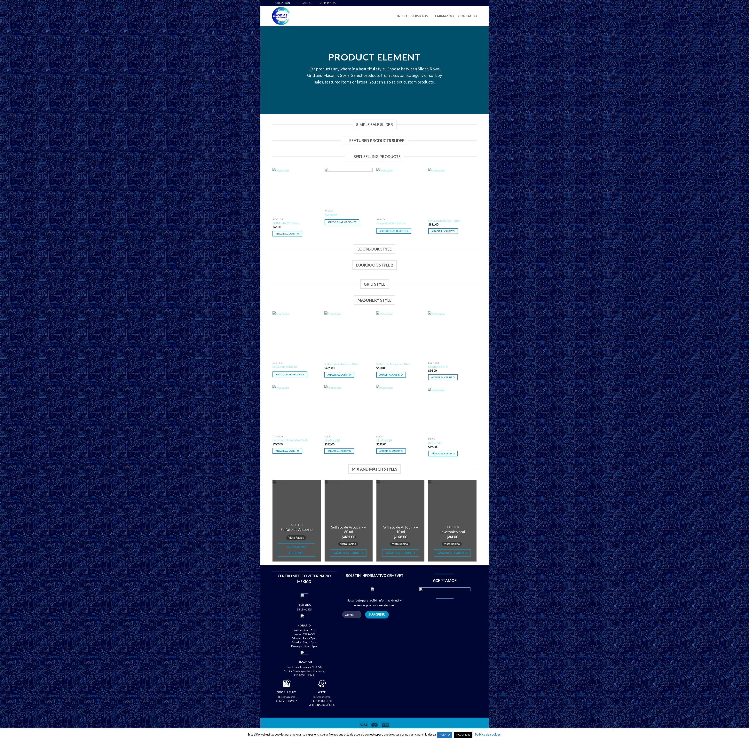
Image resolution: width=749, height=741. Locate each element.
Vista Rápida (296, 537)
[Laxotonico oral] (452, 335)
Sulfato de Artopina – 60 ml (341, 364)
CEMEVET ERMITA (286, 701)
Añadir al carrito (287, 233)
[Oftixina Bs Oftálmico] (296, 192)
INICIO (402, 16)
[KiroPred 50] (348, 409)
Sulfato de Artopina (284, 366)
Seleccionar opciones (341, 222)
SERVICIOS (419, 16)
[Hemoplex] (349, 187)
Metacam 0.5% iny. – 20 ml (444, 220)
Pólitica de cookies (488, 734)
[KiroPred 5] (452, 412)
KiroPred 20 (384, 440)
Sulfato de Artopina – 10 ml (393, 364)
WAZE (322, 692)
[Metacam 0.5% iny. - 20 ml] (452, 192)
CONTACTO (467, 16)
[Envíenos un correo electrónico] (475, 3)
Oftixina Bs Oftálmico (285, 223)
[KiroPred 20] (400, 409)
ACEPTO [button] (445, 734)
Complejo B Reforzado (390, 223)
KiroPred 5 (435, 443)
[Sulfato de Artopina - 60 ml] (348, 335)
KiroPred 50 (332, 440)
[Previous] (273, 205)
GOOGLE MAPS (287, 692)
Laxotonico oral (438, 366)
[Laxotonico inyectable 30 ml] (296, 409)
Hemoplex (331, 214)
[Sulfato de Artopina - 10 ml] (400, 335)
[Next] (476, 205)
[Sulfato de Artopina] (296, 335)
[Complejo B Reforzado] (400, 192)
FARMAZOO (444, 16)
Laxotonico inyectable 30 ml (289, 440)
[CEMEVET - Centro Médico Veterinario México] (295, 16)
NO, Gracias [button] (463, 734)
